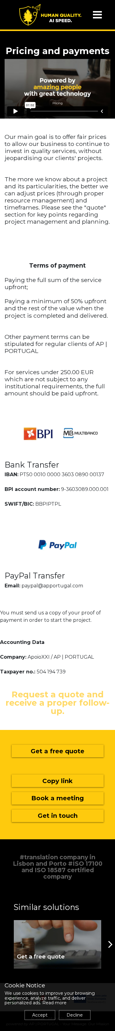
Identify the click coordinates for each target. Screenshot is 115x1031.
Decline (75, 1015)
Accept (40, 1015)
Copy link (57, 781)
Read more (54, 1003)
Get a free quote (57, 751)
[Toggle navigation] (97, 15)
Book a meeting (57, 798)
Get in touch (58, 815)
